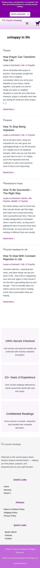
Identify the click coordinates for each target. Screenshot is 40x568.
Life (22, 65)
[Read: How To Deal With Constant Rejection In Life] (15, 249)
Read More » (9, 109)
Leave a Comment (11, 65)
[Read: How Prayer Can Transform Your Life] (7, 50)
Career (24, 198)
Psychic (6, 201)
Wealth (14, 201)
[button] (27, 23)
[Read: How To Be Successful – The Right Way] (13, 183)
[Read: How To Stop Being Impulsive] (7, 120)
